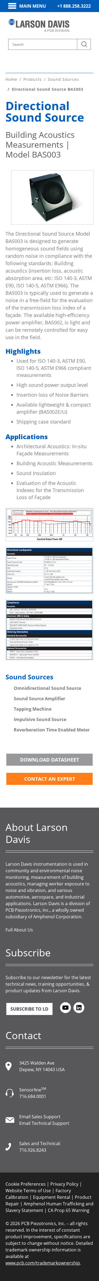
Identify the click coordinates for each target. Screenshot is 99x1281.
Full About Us (19, 930)
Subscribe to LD (29, 1009)
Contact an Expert (49, 779)
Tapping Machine (33, 709)
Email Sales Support (40, 1117)
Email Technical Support (44, 1123)
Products (32, 79)
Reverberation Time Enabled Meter (52, 730)
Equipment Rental (51, 1197)
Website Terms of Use (28, 1191)
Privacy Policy (64, 1184)
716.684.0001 (32, 1096)
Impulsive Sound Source (40, 719)
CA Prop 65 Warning (68, 1210)
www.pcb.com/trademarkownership (43, 1263)
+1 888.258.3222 (74, 6)
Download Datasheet (49, 759)
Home (11, 79)
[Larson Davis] (39, 25)
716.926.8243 (32, 1150)
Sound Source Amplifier (39, 699)
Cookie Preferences (26, 1184)
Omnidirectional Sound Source (48, 688)
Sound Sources (63, 79)
